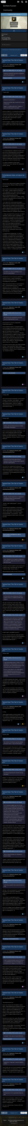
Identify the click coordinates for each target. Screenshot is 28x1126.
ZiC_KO (16, 70)
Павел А (17, 422)
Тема (4, 1120)
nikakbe (17, 96)
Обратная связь (13, 1121)
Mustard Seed (18, 313)
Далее (22, 55)
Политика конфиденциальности (16, 1120)
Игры (4, 176)
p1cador (17, 851)
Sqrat (16, 456)
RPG (4, 61)
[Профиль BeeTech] (14, 31)
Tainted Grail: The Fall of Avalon (12, 60)
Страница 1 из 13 (14, 55)
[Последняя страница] (26, 55)
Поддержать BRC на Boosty (14, 14)
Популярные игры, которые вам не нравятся (14, 175)
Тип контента (6, 44)
